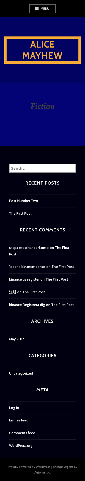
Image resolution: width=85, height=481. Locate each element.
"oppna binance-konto (27, 267)
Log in (14, 408)
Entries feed (19, 420)
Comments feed (22, 433)
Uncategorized (21, 373)
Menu (45, 9)
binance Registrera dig (27, 305)
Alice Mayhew (42, 50)
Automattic (42, 472)
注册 (12, 292)
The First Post (20, 213)
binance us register (24, 279)
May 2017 (16, 339)
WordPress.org (20, 445)
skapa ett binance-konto (29, 247)
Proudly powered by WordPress (29, 467)
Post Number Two (23, 201)
